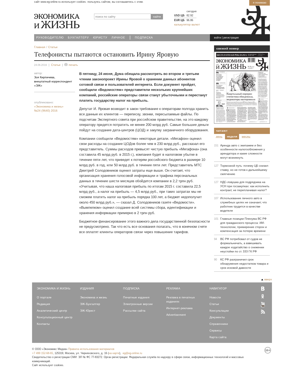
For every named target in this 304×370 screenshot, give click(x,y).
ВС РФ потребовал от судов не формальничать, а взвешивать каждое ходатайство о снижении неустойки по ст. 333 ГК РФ (242, 245)
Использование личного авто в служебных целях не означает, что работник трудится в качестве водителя (243, 204)
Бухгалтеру (78, 37)
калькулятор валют (187, 24)
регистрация (231, 37)
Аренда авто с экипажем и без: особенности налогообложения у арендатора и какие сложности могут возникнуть (242, 151)
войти (217, 37)
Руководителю (50, 37)
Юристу (100, 37)
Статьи (55, 64)
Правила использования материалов (91, 349)
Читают (221, 130)
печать (73, 64)
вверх (268, 279)
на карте (114, 353)
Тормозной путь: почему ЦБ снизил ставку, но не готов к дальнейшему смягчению (244, 170)
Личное (118, 37)
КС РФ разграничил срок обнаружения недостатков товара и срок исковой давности (244, 263)
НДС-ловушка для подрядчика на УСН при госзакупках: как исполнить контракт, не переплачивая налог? (244, 186)
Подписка (144, 37)
